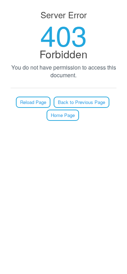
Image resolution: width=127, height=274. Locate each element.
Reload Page (33, 102)
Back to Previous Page (81, 102)
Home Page (63, 115)
